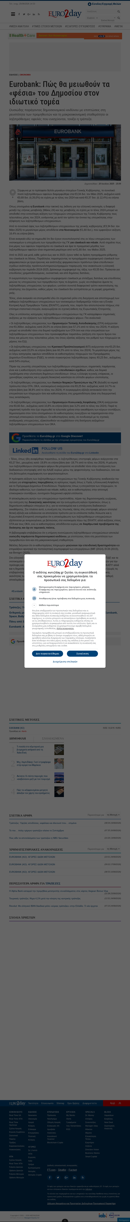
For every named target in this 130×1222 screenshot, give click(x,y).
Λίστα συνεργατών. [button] (65, 628)
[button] (65, 605)
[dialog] (65, 611)
